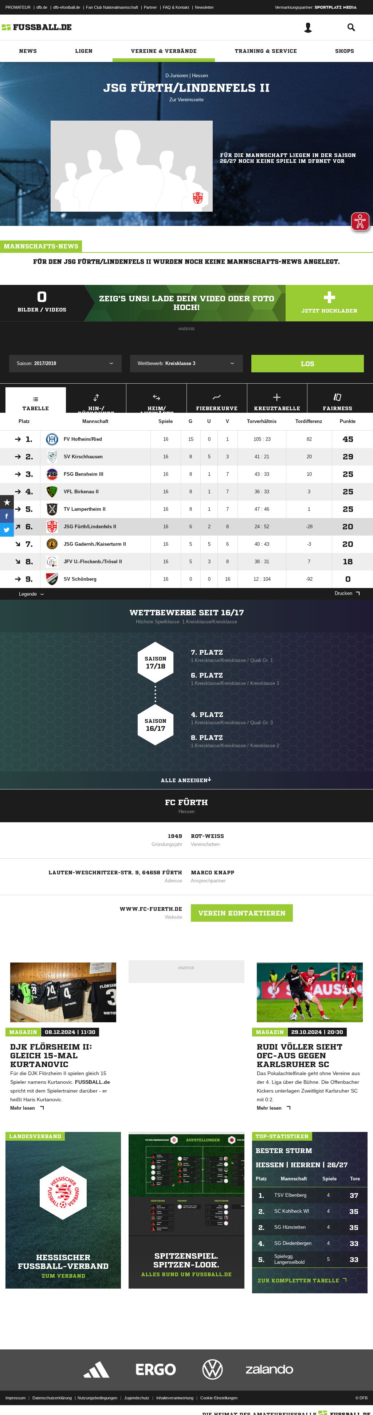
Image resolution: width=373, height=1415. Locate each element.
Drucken (343, 593)
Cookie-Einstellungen (218, 1398)
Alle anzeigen (184, 780)
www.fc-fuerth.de (150, 909)
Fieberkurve (216, 408)
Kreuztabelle (277, 408)
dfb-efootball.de (66, 7)
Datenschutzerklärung (52, 1398)
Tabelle (36, 408)
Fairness (337, 408)
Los (307, 363)
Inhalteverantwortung (174, 1398)
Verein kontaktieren (242, 913)
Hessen (200, 75)
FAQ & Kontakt (176, 7)
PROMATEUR (18, 7)
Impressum (15, 1398)
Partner (150, 7)
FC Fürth (186, 803)
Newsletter (204, 7)
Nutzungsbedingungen (97, 1398)
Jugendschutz (136, 1398)
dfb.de (41, 7)
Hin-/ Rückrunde (96, 409)
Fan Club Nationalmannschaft (112, 7)
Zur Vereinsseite (186, 99)
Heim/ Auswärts (157, 409)
